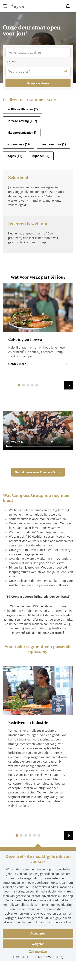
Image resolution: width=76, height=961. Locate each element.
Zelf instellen (38, 951)
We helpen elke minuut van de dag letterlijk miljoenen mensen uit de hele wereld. (39, 512)
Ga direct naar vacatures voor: (29, 99)
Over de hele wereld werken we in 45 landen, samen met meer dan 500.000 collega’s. (40, 561)
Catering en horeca (25, 339)
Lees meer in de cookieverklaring (38, 956)
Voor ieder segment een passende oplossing (38, 649)
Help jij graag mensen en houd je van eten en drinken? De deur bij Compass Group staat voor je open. (37, 352)
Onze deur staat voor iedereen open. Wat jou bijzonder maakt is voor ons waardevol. (40, 525)
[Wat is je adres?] (66, 71)
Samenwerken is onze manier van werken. (38, 519)
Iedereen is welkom (27, 223)
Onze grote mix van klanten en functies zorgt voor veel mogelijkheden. (40, 552)
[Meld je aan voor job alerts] (68, 6)
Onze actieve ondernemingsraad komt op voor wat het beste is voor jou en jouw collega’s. (41, 583)
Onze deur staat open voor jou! (31, 30)
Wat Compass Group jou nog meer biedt (37, 498)
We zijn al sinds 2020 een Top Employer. (37, 532)
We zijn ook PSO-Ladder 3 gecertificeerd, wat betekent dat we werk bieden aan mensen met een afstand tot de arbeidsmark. (41, 541)
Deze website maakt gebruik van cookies (38, 859)
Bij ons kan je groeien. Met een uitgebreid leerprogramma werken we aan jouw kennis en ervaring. (41, 572)
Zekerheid (18, 177)
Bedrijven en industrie (28, 722)
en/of (10, 62)
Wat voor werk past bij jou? (38, 277)
